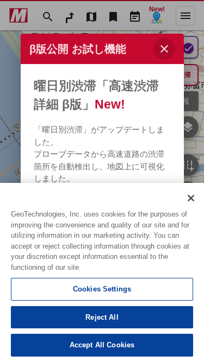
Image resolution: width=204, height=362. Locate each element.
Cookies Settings (102, 289)
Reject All (101, 317)
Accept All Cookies (102, 345)
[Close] (191, 198)
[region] (102, 272)
